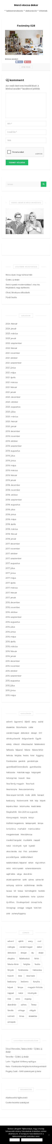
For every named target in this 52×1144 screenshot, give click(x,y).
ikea (20, 976)
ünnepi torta (36, 902)
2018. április (11, 524)
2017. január (11, 597)
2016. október (12, 612)
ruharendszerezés (33, 868)
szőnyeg (10, 885)
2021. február (11, 387)
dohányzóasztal (13, 739)
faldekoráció (39, 744)
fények (11, 970)
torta (33, 896)
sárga (19, 874)
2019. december (13, 431)
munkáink (27, 840)
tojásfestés (24, 896)
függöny (40, 755)
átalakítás (10, 727)
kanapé (40, 795)
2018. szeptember (14, 500)
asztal (40, 722)
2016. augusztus (13, 622)
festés (26, 755)
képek (42, 801)
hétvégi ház (11, 778)
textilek (41, 891)
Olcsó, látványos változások (18, 292)
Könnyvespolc (12, 817)
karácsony (10, 801)
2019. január (11, 480)
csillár (31, 727)
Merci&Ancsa (26, 834)
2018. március (12, 529)
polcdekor (33, 851)
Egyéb (38, 739)
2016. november (13, 607)
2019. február (11, 475)
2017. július (10, 568)
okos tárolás (11, 851)
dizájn (41, 953)
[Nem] (49, 1135)
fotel (32, 755)
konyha (23, 817)
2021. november (13, 353)
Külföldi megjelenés (15, 823)
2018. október (12, 495)
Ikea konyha (11, 789)
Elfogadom (14, 1140)
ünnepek (11, 1022)
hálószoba (10, 772)
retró (8, 868)
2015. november (13, 666)
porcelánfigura (12, 857)
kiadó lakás (36, 806)
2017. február (11, 593)
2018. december (13, 485)
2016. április (10, 641)
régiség (28, 999)
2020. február (11, 421)
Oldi (9, 999)
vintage (20, 908)
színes (31, 880)
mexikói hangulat (13, 840)
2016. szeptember (13, 617)
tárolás (39, 885)
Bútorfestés (21, 727)
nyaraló (32, 846)
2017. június (11, 573)
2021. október (12, 358)
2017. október (12, 553)
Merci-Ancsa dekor (26, 5)
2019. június (11, 461)
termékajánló (30, 891)
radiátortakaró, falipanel (16, 863)
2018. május (11, 519)
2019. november (13, 436)
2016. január (11, 656)
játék (33, 795)
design (34, 733)
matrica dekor (34, 829)
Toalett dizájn (12, 896)
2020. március (12, 417)
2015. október (11, 671)
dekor (39, 947)
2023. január (11, 338)
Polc (25, 851)
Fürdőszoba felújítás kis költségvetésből (28, 1066)
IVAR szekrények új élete (30, 1071)
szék (25, 880)
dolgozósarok (28, 739)
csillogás (11, 947)
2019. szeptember (14, 446)
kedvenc (25, 981)
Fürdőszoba (11, 761)
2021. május (11, 373)
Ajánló (27, 722)
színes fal (40, 880)
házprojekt (36, 772)
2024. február (11, 324)
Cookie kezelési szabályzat (17, 1102)
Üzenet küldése (17, 162)
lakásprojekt (30, 823)
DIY (40, 733)
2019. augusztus (13, 451)
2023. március (12, 333)
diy (32, 953)
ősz (20, 851)
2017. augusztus (13, 563)
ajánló (20, 941)
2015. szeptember (13, 676)
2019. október (12, 441)
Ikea (28, 778)
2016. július (10, 627)
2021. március (12, 382)
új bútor (40, 896)
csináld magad (12, 733)
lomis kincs (11, 829)
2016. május (11, 637)
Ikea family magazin (15, 784)
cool (39, 941)
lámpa (40, 823)
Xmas (21, 1016)
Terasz (33, 1005)
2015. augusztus (13, 681)
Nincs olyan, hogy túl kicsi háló (19, 275)
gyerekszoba (35, 767)
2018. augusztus (13, 505)
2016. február (11, 651)
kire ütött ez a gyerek (27, 812)
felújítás (18, 755)
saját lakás (10, 874)
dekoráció (25, 733)
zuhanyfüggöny (19, 913)
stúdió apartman (13, 880)
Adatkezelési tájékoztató (17, 1098)
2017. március (12, 588)
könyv (31, 817)
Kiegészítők (11, 812)
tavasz (9, 891)
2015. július (10, 685)
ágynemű (18, 722)
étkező (16, 744)
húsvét (22, 778)
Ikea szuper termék (15, 795)
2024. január (11, 329)
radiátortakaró (27, 857)
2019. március (12, 470)
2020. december (13, 397)
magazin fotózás (35, 987)
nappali (37, 840)
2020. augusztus (13, 407)
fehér (36, 958)
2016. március (12, 646)
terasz (20, 891)
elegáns (11, 958)
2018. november (13, 490)
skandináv (27, 874)
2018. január (11, 539)
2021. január (11, 392)
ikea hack (31, 976)
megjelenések (12, 834)
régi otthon (40, 863)
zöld (8, 913)
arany (34, 722)
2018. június (11, 514)
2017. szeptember (13, 558)
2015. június (11, 690)
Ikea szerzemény (26, 789)
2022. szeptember (14, 343)
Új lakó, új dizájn (12, 280)
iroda (27, 795)
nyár (25, 846)
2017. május (11, 578)
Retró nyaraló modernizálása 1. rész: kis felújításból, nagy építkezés (23, 286)
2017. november (13, 549)
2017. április (10, 583)
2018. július (10, 509)
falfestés (10, 750)
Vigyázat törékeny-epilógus (24, 1061)
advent (9, 722)
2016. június (11, 632)
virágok (29, 908)
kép (36, 801)
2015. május (11, 695)
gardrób (21, 761)
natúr (8, 846)
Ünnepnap (11, 908)
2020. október (12, 402)
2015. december (13, 661)
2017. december (13, 544)
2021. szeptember (13, 363)
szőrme (19, 885)
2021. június (11, 368)
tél (15, 891)
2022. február (11, 348)
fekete (27, 750)
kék (31, 801)
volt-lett (11, 1016)
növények (17, 846)
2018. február (11, 534)
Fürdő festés (11, 297)
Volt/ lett (37, 908)
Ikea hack (30, 784)
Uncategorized (22, 902)
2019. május (11, 465)
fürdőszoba (23, 970)
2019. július (10, 456)
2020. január (11, 426)
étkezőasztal (27, 744)
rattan (30, 863)
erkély (9, 744)
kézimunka (25, 806)
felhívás (9, 755)
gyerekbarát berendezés (17, 767)
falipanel (19, 750)
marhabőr (22, 829)
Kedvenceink (22, 801)
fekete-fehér (37, 750)
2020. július (10, 412)
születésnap (29, 885)
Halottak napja (23, 772)
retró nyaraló (17, 868)
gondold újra (32, 761)
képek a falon (12, 806)
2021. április (10, 377)
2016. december (13, 602)
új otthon (10, 902)
